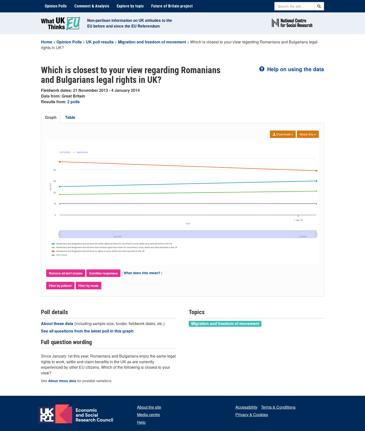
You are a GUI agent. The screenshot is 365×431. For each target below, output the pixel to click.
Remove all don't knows (65, 273)
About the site (149, 407)
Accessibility (246, 407)
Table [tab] (70, 117)
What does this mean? (142, 272)
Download (283, 134)
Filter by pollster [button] (60, 285)
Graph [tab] (51, 117)
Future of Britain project (172, 6)
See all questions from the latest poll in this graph (87, 331)
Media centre (148, 414)
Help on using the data (295, 69)
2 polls (73, 101)
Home (46, 42)
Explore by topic (130, 6)
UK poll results (100, 42)
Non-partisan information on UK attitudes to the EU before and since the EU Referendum (129, 23)
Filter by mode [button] (88, 285)
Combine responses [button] (103, 273)
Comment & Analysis (91, 6)
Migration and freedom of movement (152, 42)
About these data (57, 323)
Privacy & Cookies (251, 414)
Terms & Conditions (278, 407)
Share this (307, 134)
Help (141, 422)
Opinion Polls (56, 6)
